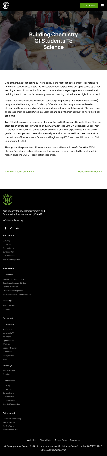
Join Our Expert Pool (10, 430)
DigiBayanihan (8, 340)
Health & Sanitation (10, 287)
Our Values (7, 244)
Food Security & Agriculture (13, 279)
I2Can (5, 359)
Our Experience (8, 256)
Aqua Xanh (7, 337)
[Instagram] (11, 228)
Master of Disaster (10, 348)
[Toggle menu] (102, 5)
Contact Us (89, 5)
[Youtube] (17, 228)
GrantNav (6, 309)
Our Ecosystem (8, 252)
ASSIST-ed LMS (9, 306)
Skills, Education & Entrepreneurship (17, 294)
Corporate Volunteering (12, 418)
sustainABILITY (8, 333)
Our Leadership (8, 248)
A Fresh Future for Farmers (20, 171)
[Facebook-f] (5, 228)
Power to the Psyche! (89, 171)
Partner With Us (9, 422)
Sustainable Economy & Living (14, 283)
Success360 (8, 352)
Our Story (6, 241)
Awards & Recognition (11, 259)
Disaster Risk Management (13, 290)
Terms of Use (61, 440)
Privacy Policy (46, 440)
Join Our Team (8, 426)
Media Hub (31, 440)
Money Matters (8, 355)
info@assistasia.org (13, 220)
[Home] (6, 5)
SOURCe (6, 344)
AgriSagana (7, 329)
